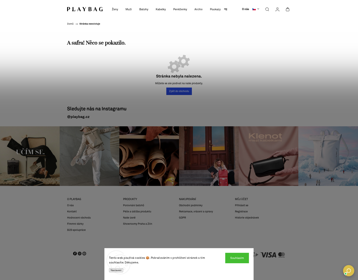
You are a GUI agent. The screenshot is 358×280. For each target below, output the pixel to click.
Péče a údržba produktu (137, 211)
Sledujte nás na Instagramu (97, 109)
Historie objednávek (247, 217)
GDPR (182, 217)
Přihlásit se (241, 205)
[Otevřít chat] (348, 270)
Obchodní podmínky (190, 205)
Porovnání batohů (133, 205)
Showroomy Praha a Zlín (137, 223)
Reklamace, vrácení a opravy (196, 211)
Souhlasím (237, 258)
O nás (245, 9)
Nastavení (116, 270)
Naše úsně (129, 217)
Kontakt (72, 211)
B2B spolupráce (76, 230)
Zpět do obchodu (179, 91)
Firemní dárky (75, 223)
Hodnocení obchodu (79, 217)
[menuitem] (115, 9)
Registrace (241, 211)
